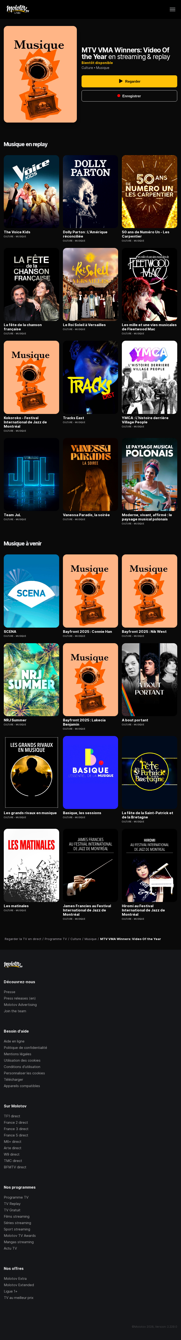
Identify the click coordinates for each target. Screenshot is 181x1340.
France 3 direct (16, 1129)
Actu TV (10, 1248)
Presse (9, 992)
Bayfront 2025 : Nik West (144, 632)
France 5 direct (16, 1135)
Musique (102, 68)
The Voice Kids (17, 232)
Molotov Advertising (20, 1004)
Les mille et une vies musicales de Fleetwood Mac (149, 327)
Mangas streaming (19, 1242)
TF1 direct (12, 1116)
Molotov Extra (15, 1278)
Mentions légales (17, 1054)
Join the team (15, 1011)
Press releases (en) (20, 998)
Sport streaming (17, 1229)
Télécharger (13, 1079)
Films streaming (16, 1216)
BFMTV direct (15, 1167)
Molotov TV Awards (20, 1235)
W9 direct (12, 1154)
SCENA (10, 632)
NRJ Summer (15, 720)
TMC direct (13, 1160)
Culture (87, 68)
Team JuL (12, 515)
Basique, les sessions (82, 813)
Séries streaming (17, 1223)
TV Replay (12, 1203)
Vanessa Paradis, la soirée (86, 515)
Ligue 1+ (10, 1291)
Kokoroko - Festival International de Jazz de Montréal (25, 422)
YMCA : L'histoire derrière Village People (145, 420)
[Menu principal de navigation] (172, 9)
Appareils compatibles (22, 1086)
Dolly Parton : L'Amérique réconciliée (85, 234)
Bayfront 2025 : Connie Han (87, 632)
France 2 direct (16, 1122)
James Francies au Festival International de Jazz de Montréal (87, 910)
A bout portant (135, 720)
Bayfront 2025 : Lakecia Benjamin (84, 722)
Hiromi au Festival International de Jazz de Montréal (143, 910)
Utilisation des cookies (22, 1060)
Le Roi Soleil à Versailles (84, 325)
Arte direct (12, 1148)
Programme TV (16, 1197)
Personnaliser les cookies (24, 1073)
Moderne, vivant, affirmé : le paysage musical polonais (147, 517)
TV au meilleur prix (18, 1297)
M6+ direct (12, 1141)
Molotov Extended (19, 1285)
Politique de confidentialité (25, 1047)
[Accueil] (17, 9)
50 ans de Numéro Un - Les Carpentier (145, 234)
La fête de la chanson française (23, 327)
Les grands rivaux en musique (30, 813)
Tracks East (73, 418)
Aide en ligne (14, 1041)
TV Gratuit (12, 1210)
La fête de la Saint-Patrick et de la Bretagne (147, 815)
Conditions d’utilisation (22, 1066)
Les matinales (16, 906)
